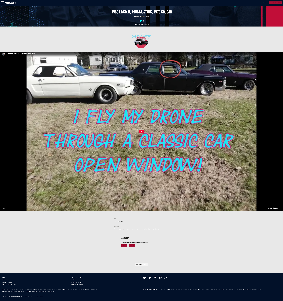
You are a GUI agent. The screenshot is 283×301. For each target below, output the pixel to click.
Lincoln (137, 16)
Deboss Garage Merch (77, 277)
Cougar (143, 16)
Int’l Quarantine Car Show (9, 284)
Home (3, 277)
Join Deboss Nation (275, 2)
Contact (73, 280)
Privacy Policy (24, 296)
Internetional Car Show (77, 284)
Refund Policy (31, 296)
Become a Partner (76, 282)
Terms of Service (39, 296)
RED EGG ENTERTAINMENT (14, 296)
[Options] (2, 2)
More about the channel (91, 289)
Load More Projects (141, 264)
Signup (134, 24)
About (3, 280)
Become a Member (7, 282)
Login (264, 3)
